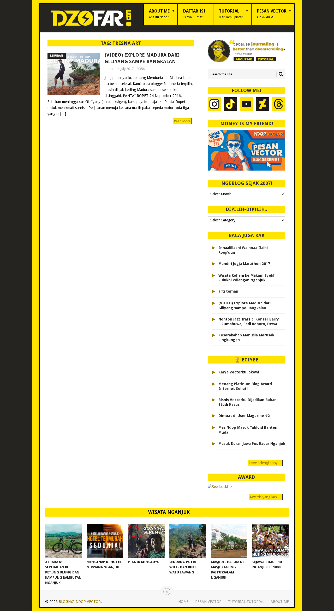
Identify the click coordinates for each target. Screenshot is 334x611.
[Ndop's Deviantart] (262, 104)
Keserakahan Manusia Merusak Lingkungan (246, 337)
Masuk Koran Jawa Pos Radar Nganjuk (251, 443)
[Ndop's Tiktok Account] (230, 104)
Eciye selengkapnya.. (265, 463)
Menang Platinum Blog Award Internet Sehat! (245, 386)
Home (183, 602)
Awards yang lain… (266, 497)
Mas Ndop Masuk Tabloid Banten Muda (247, 429)
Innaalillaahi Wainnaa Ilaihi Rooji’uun (243, 250)
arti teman (228, 291)
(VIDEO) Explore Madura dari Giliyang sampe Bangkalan (142, 58)
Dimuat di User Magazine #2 (244, 416)
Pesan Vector (272, 14)
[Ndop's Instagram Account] (214, 104)
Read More (182, 121)
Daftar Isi (194, 14)
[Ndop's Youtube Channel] (246, 104)
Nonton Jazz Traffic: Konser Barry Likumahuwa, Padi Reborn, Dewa (248, 321)
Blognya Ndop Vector (80, 602)
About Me (159, 14)
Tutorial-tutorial (246, 602)
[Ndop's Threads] (278, 104)
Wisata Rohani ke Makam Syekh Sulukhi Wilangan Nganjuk (247, 277)
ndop (109, 69)
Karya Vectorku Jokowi (238, 372)
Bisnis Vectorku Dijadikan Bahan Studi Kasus (247, 402)
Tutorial (231, 14)
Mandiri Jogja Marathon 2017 (244, 264)
